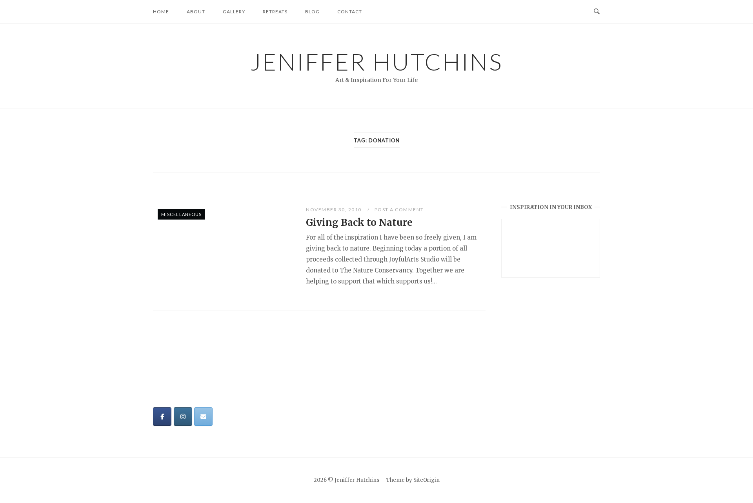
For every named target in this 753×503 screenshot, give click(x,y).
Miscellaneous (181, 214)
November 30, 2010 (334, 209)
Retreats (275, 12)
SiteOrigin (426, 480)
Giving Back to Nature (359, 222)
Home (161, 12)
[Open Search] (596, 11)
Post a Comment (399, 209)
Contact (349, 12)
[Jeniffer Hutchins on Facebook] (162, 416)
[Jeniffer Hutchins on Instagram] (183, 416)
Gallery (234, 12)
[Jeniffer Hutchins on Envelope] (203, 416)
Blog (312, 12)
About (196, 12)
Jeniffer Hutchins (376, 61)
